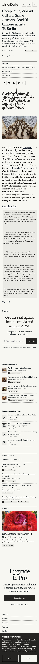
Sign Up (31, 341)
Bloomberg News (12, 388)
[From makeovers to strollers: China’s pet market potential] (4, 380)
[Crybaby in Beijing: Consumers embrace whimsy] (4, 398)
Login (26, 604)
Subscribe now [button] (19, 598)
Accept (29, 658)
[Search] (29, 4)
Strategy (18, 373)
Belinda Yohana (12, 370)
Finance (34, 51)
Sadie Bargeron (12, 379)
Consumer (19, 400)
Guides (18, 382)
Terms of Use (32, 347)
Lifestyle (27, 51)
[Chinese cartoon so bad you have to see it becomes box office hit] (4, 389)
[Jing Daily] (10, 4)
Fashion (5, 545)
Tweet (5, 302)
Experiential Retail (28, 400)
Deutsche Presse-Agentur (23, 168)
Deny (10, 658)
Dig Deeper (6, 75)
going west (27, 147)
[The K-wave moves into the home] (4, 370)
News (15, 391)
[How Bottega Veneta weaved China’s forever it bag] (19, 521)
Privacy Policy (23, 347)
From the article (9, 206)
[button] (24, 4)
